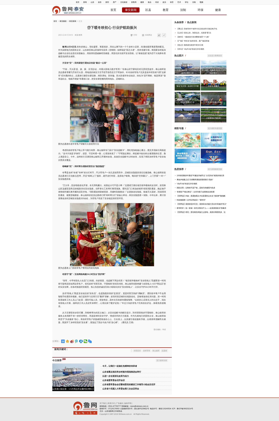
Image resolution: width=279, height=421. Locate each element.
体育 (172, 2)
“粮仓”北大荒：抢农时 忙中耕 (187, 86)
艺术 (179, 2)
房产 (114, 2)
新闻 (85, 2)
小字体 (159, 35)
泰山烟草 (155, 351)
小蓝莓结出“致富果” (213, 118)
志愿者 (164, 351)
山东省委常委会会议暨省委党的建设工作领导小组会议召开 (128, 384)
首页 (77, 2)
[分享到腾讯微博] (76, 341)
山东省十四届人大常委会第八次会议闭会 (120, 389)
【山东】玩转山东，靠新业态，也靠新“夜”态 (194, 33)
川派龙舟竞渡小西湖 (213, 102)
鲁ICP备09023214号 (185, 409)
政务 (100, 2)
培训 (157, 2)
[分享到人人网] (81, 341)
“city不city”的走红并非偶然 (187, 184)
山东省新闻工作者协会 (113, 411)
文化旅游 (123, 2)
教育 (166, 9)
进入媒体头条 (162, 360)
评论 (186, 2)
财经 (107, 2)
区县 (148, 9)
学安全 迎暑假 (213, 86)
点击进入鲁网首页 (215, 56)
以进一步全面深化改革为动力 (115, 376)
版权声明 (127, 403)
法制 (194, 2)
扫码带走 (148, 35)
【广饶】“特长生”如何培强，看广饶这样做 (193, 41)
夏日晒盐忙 (187, 118)
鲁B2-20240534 (165, 409)
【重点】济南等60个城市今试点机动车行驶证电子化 (197, 29)
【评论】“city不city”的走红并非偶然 (190, 49)
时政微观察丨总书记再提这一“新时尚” (191, 200)
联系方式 (111, 403)
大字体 (164, 35)
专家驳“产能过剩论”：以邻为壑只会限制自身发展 (195, 192)
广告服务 (119, 403)
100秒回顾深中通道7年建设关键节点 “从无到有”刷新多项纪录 (200, 176)
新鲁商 (133, 2)
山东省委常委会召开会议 (113, 380)
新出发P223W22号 (141, 409)
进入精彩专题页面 (215, 128)
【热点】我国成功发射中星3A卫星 (190, 45)
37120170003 (113, 409)
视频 (201, 2)
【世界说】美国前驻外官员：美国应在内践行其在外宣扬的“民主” (202, 204)
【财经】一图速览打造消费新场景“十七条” (193, 37)
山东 (92, 2)
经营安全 (137, 351)
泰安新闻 (131, 9)
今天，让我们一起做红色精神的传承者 (119, 366)
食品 (149, 2)
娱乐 (164, 2)
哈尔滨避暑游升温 (187, 102)
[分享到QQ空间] (67, 341)
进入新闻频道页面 (215, 169)
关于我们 (103, 403)
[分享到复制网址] (90, 341)
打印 (135, 35)
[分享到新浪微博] (72, 341)
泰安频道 (63, 21)
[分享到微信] (85, 341)
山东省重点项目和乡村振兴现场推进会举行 (121, 372)
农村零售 (146, 351)
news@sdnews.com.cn (139, 406)
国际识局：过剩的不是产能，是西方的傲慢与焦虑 (196, 188)
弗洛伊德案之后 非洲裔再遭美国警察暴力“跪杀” (195, 180)
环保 (200, 9)
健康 (142, 2)
